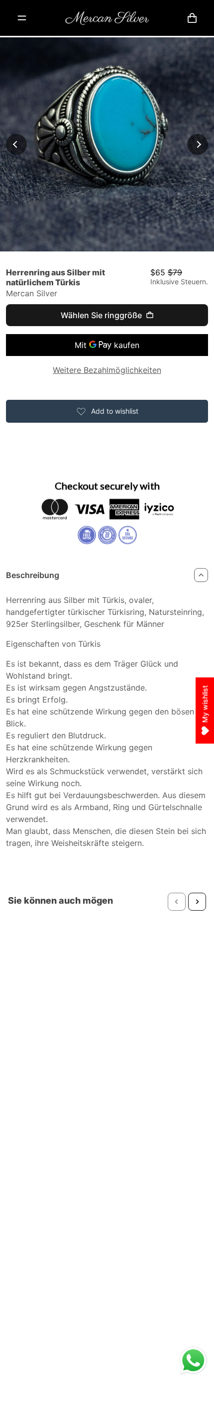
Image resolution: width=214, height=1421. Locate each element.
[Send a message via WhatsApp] (193, 1360)
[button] (177, 902)
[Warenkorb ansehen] (192, 18)
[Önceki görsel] (16, 144)
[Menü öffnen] (22, 18)
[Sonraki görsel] (197, 144)
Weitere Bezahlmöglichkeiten (107, 370)
